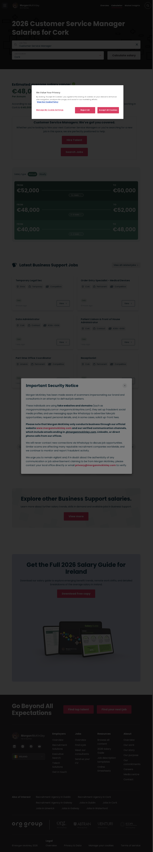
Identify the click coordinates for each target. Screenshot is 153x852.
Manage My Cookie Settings (50, 110)
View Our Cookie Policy (47, 102)
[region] (77, 102)
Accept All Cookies (108, 110)
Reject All (85, 110)
